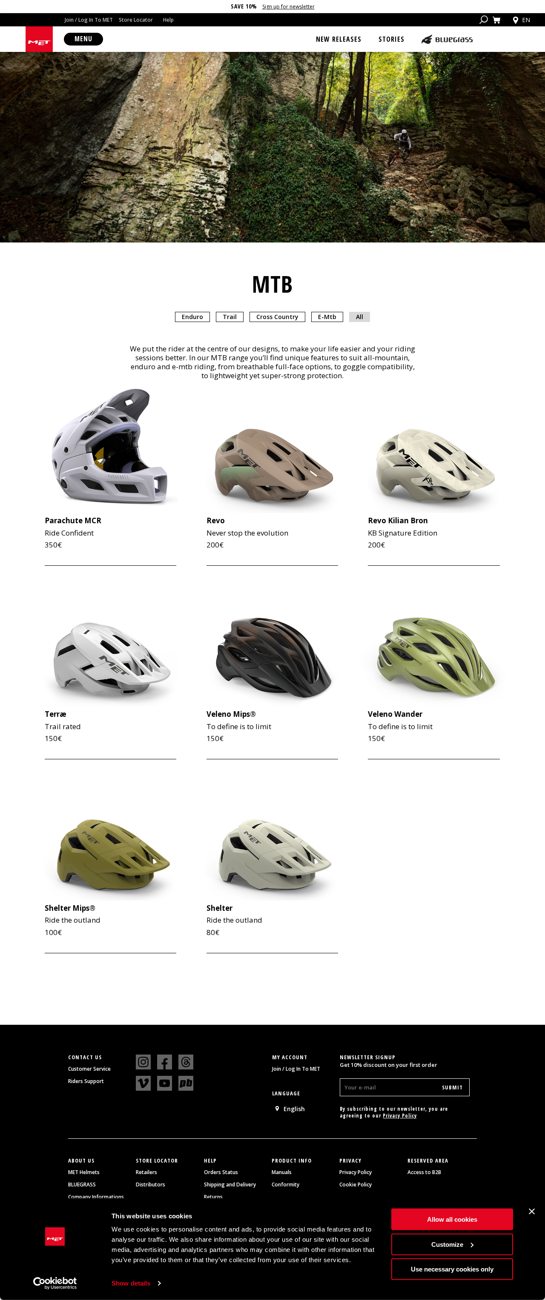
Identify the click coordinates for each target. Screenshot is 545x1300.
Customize (447, 1244)
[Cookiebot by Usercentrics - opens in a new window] (55, 1283)
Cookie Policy (355, 1184)
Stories (391, 39)
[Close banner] (532, 1211)
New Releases (338, 39)
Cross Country (277, 317)
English (294, 1109)
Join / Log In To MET (89, 19)
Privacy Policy (400, 1115)
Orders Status (221, 1172)
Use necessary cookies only (452, 1269)
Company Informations (96, 1197)
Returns (213, 1197)
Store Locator (136, 19)
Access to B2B (424, 1172)
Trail (230, 317)
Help (168, 19)
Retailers (146, 1172)
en (526, 20)
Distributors (150, 1184)
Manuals (282, 1172)
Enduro (192, 317)
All (359, 317)
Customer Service (89, 1069)
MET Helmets (84, 1172)
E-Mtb (327, 317)
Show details (131, 1283)
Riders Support (86, 1081)
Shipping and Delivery (230, 1184)
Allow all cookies (452, 1219)
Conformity (285, 1184)
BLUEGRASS (82, 1184)
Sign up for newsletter (288, 6)
